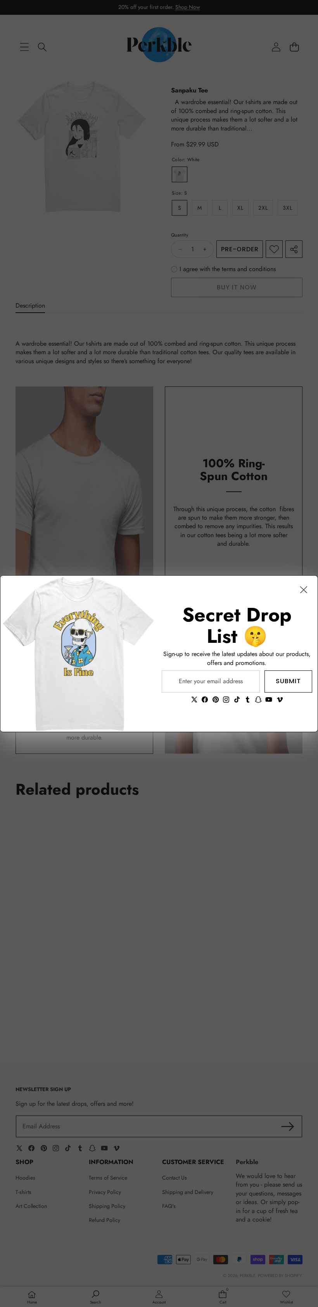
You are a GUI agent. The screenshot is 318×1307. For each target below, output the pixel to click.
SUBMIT (288, 681)
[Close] (303, 589)
